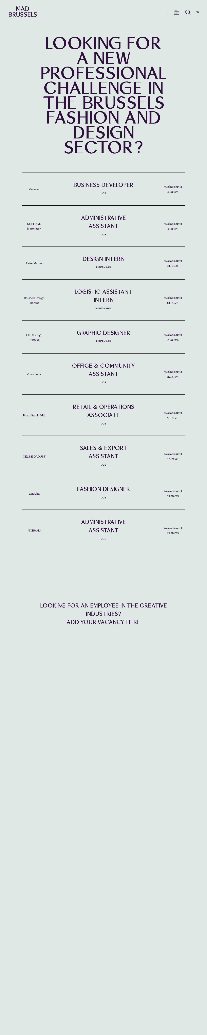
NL (197, 23)
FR (197, 18)
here (133, 622)
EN (197, 12)
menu (165, 12)
